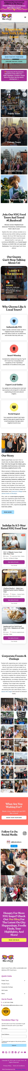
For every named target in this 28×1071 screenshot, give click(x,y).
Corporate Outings (7, 987)
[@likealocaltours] (8, 842)
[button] (25, 17)
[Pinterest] (15, 1052)
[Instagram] (9, 1052)
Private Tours (5, 984)
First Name (4, 1028)
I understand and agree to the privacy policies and (14, 1042)
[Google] (6, 1052)
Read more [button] (9, 292)
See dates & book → (14, 562)
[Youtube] (24, 1052)
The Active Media (20, 1069)
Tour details (14, 565)
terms (5, 1042)
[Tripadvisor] (21, 1052)
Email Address (5, 1034)
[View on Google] (7, 281)
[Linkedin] (12, 1052)
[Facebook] (3, 1052)
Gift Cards (5, 990)
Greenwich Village (16, 491)
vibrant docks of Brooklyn (9, 493)
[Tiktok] (18, 1052)
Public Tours (5, 980)
